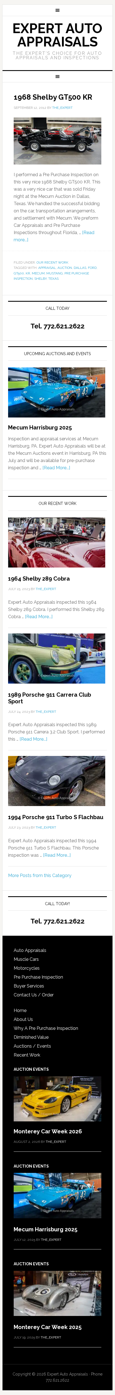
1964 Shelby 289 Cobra (39, 578)
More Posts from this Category (39, 875)
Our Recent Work (52, 262)
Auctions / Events (32, 1046)
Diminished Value (31, 1037)
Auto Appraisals (30, 950)
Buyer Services (29, 986)
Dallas (80, 268)
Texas (53, 279)
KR (28, 273)
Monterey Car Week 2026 (48, 1131)
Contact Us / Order (34, 995)
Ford (92, 268)
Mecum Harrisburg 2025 (40, 427)
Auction (65, 268)
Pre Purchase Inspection (38, 977)
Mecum (38, 273)
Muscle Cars (26, 959)
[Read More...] (56, 467)
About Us (23, 1019)
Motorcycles (27, 968)
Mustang (54, 273)
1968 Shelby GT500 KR (53, 97)
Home (20, 1010)
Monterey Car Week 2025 (48, 1327)
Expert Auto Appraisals (57, 35)
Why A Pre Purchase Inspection (46, 1028)
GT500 (19, 273)
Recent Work (27, 1055)
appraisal (47, 268)
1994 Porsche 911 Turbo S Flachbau (55, 817)
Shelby (40, 279)
